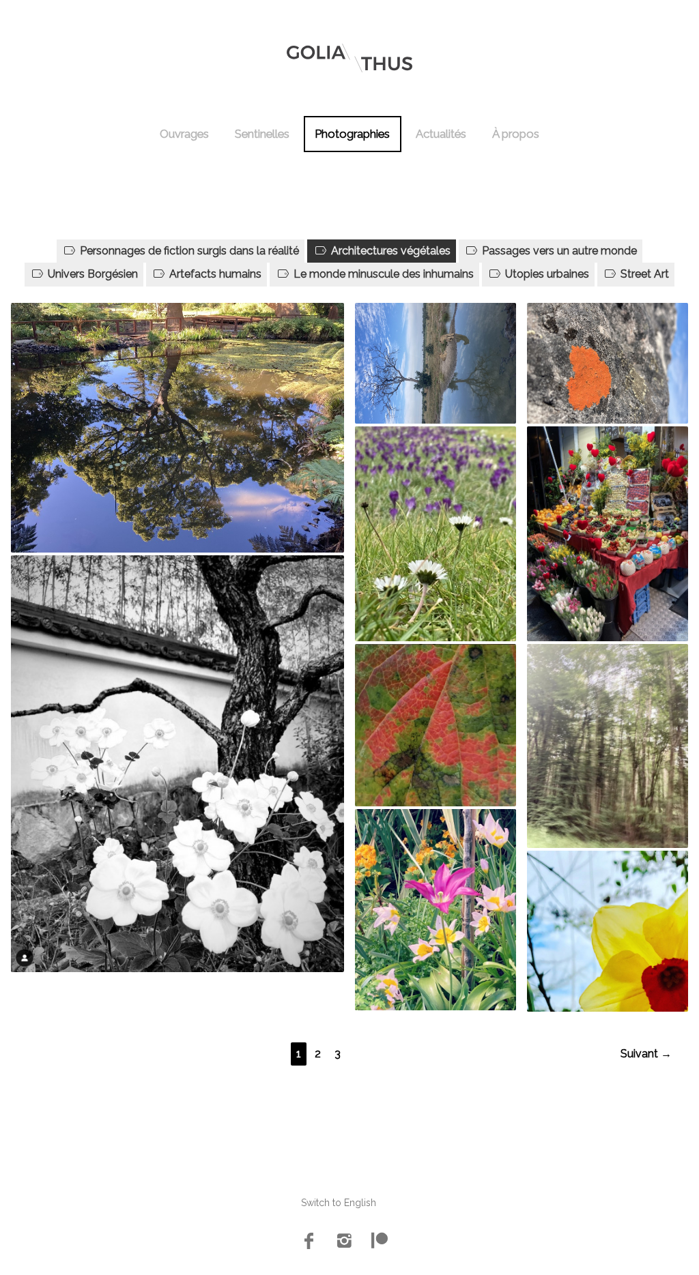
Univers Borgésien (91, 273)
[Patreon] (379, 1242)
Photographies (352, 134)
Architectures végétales (389, 250)
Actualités (441, 134)
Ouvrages (184, 134)
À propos (515, 134)
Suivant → (646, 1053)
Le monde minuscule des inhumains (382, 273)
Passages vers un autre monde (558, 250)
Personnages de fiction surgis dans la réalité (188, 250)
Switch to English (338, 1202)
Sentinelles (262, 134)
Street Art (643, 273)
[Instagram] (344, 1242)
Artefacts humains (214, 273)
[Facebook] (308, 1242)
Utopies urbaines (545, 273)
